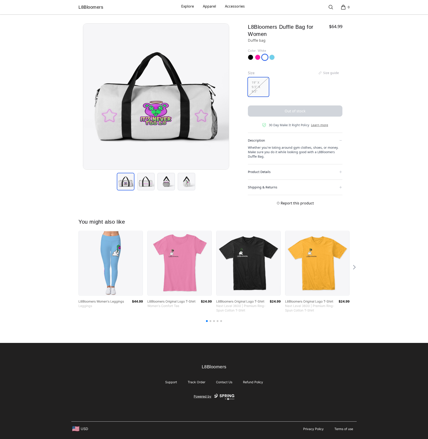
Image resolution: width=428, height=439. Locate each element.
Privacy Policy (313, 429)
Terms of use (343, 429)
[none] (328, 73)
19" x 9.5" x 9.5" (256, 86)
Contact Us (224, 382)
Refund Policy (253, 382)
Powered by (202, 396)
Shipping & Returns (262, 187)
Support (171, 382)
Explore (187, 6)
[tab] (125, 181)
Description (256, 140)
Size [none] (251, 72)
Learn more (319, 125)
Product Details (259, 172)
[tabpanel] (156, 96)
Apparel (209, 6)
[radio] (258, 87)
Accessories (235, 6)
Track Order (196, 382)
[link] (111, 263)
